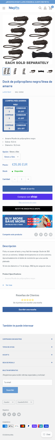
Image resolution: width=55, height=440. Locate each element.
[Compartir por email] (50, 234)
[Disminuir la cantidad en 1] (14, 179)
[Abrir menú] (4, 8)
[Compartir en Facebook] (36, 234)
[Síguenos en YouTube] (19, 414)
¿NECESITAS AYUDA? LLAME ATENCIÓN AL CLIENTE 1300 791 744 (27, 2)
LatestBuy (7, 92)
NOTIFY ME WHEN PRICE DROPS (27, 209)
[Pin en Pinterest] (41, 234)
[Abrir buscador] (40, 8)
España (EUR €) (23, 402)
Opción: (11, 152)
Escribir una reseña (27, 309)
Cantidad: (6, 179)
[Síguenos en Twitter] (9, 414)
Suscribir (10, 390)
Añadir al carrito (27, 188)
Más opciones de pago (27, 202)
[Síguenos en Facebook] (4, 414)
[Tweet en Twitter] (46, 234)
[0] (50, 8)
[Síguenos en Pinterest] (14, 414)
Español (6, 402)
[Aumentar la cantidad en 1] (28, 179)
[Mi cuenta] (45, 8)
